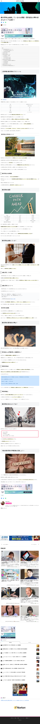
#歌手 (26, 700)
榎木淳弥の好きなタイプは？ (7, 64)
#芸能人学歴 (9, 700)
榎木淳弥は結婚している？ (7, 54)
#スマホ (19, 700)
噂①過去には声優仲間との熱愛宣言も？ (10, 60)
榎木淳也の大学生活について (9, 50)
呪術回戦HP (4, 99)
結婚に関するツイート (7, 56)
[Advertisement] (20, 521)
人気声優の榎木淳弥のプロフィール (8, 49)
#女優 (2, 700)
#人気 (2, 495)
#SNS (28, 700)
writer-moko (7, 501)
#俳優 (17, 700)
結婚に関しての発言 (7, 55)
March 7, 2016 (13, 298)
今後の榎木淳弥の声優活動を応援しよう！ (9, 65)
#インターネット (14, 700)
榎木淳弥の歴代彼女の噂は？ (7, 59)
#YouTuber (4, 700)
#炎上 (7, 700)
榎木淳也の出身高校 (7, 51)
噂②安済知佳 (6, 61)
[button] (36, 45)
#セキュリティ (23, 700)
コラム (3, 677)
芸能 (1, 15)
